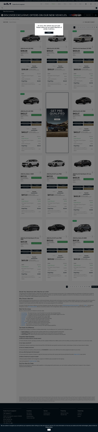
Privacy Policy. (49, 427)
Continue (49, 32)
